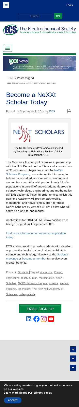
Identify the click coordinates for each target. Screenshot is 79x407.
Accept (12, 400)
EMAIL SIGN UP (40, 308)
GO (58, 16)
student (64, 283)
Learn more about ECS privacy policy (27, 393)
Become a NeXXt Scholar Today (31, 98)
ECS (52, 111)
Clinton (58, 272)
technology (24, 288)
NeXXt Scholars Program (33, 283)
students (11, 288)
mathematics (46, 277)
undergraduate (27, 294)
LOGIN (69, 5)
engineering (12, 277)
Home (10, 78)
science (53, 283)
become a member (34, 258)
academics (46, 272)
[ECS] (39, 31)
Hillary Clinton (29, 277)
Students (23, 272)
